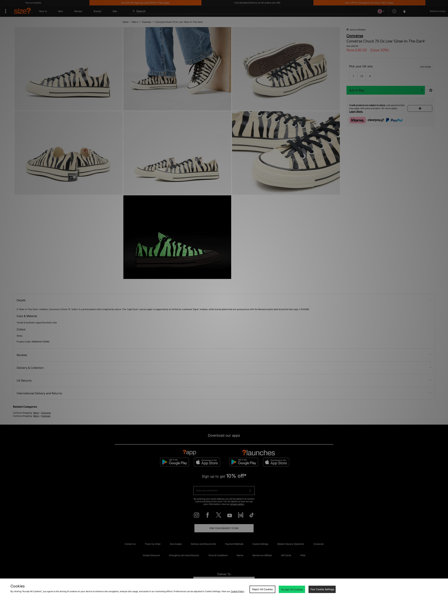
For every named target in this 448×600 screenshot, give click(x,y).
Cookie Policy (237, 591)
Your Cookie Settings (322, 589)
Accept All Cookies (292, 589)
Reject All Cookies (262, 589)
